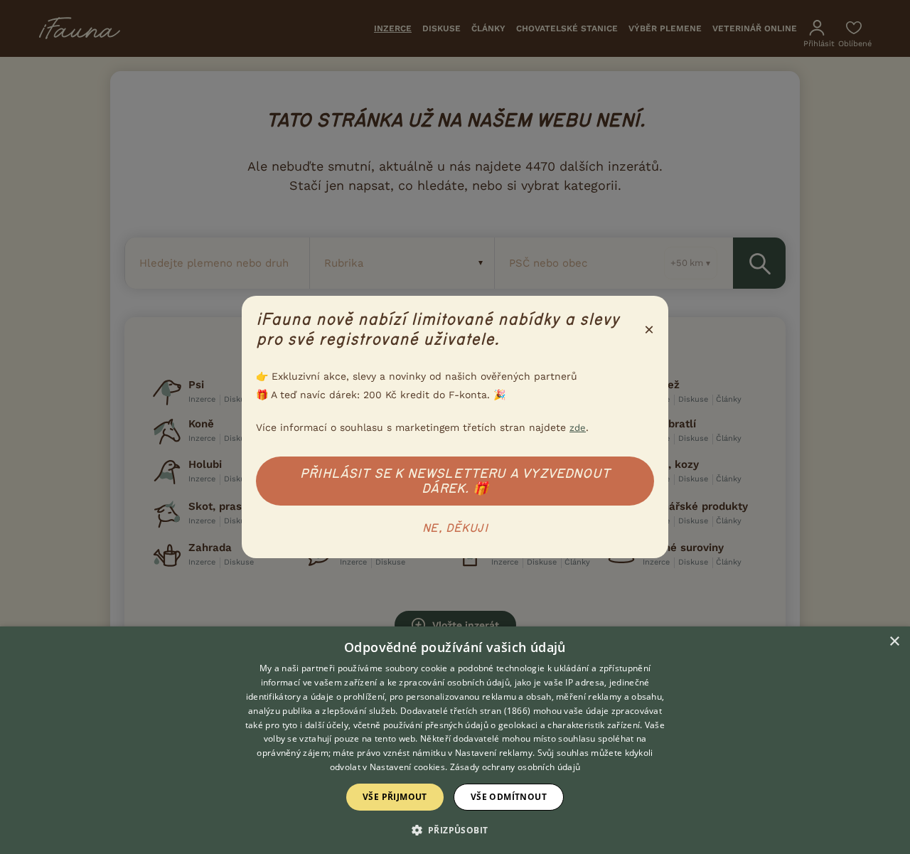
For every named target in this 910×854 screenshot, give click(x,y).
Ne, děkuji (455, 528)
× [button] (894, 641)
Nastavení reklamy (493, 753)
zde (577, 427)
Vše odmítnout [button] (509, 797)
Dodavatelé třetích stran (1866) (465, 711)
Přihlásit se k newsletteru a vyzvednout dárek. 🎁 (455, 481)
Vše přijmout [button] (395, 797)
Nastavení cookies (407, 767)
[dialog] (455, 740)
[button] (455, 829)
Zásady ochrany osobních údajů (515, 767)
